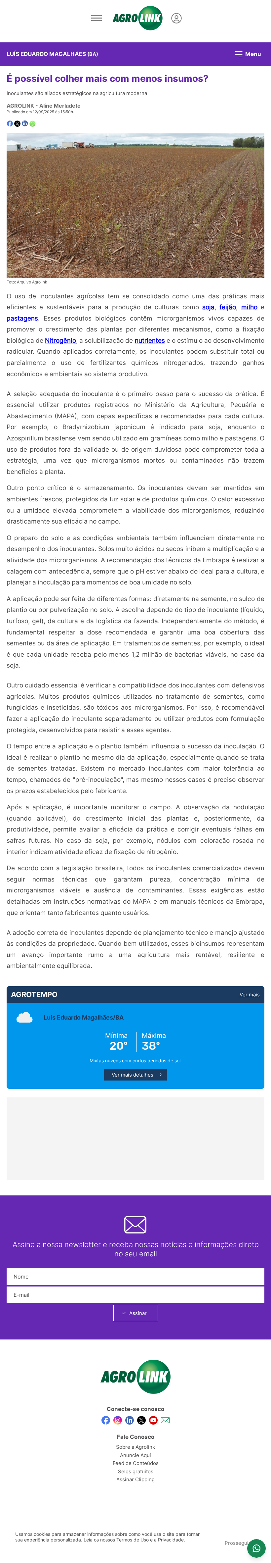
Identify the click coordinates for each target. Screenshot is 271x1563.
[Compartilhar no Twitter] (17, 124)
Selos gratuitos (135, 1471)
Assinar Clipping (135, 1479)
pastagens (22, 318)
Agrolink (20, 105)
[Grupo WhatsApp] (256, 1548)
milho (249, 307)
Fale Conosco (135, 1437)
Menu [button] (252, 53)
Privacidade (171, 1539)
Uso (144, 1539)
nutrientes (150, 340)
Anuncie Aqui (135, 1455)
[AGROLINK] (137, 18)
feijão (227, 307)
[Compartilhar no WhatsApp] (32, 124)
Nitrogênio (60, 340)
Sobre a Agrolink (135, 1447)
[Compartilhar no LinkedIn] (25, 123)
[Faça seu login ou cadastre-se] (176, 18)
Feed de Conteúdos (136, 1463)
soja (208, 307)
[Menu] (96, 18)
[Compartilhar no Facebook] (10, 124)
